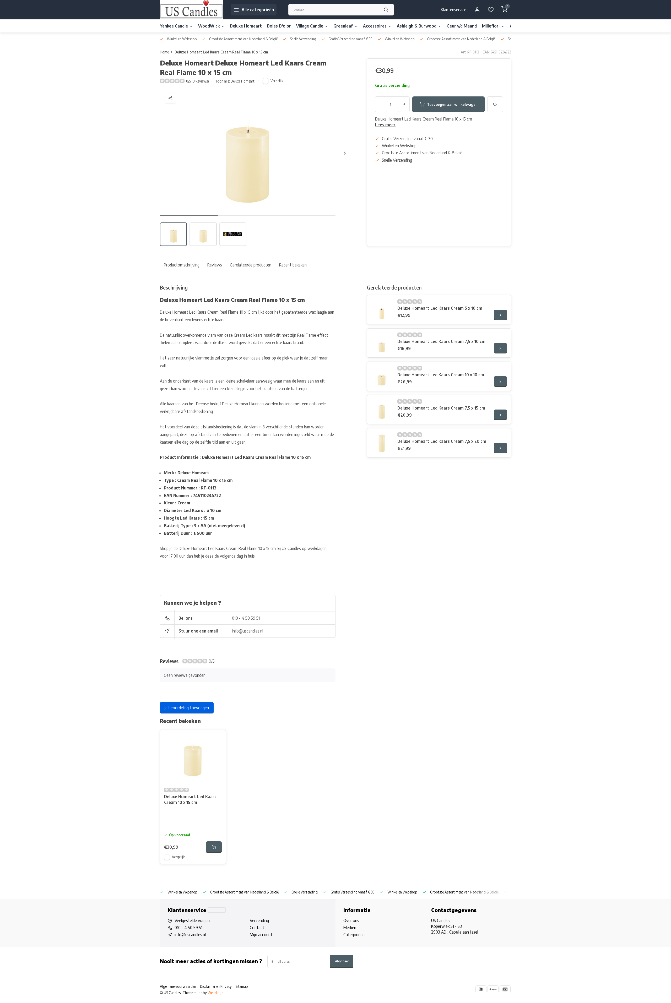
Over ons (351, 920)
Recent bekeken (293, 265)
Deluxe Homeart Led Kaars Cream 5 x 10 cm (439, 308)
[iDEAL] (480, 989)
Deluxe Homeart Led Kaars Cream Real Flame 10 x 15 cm (221, 52)
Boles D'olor (279, 26)
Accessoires (375, 26)
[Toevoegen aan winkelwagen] (214, 847)
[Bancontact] (505, 989)
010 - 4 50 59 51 (246, 618)
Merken (349, 927)
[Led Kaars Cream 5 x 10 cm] (381, 309)
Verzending (259, 920)
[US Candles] (191, 9)
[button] (344, 153)
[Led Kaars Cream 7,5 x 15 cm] (381, 409)
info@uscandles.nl (247, 631)
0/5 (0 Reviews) (197, 81)
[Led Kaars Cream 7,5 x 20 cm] (381, 442)
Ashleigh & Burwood (416, 26)
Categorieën (354, 934)
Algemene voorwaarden (178, 986)
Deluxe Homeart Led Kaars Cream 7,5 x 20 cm (441, 441)
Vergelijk (276, 81)
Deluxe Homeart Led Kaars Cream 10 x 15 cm (190, 799)
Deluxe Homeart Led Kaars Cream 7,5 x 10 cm (441, 341)
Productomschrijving (181, 265)
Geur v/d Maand (462, 26)
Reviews (214, 265)
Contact (257, 927)
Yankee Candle (174, 26)
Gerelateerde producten (250, 265)
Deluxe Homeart (246, 26)
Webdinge (215, 992)
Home (164, 52)
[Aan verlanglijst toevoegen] (218, 738)
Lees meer (385, 124)
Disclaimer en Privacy (216, 986)
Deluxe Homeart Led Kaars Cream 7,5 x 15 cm (441, 408)
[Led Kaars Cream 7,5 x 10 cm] (381, 342)
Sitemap (242, 986)
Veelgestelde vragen (192, 920)
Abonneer (342, 961)
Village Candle (309, 26)
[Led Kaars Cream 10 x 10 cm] (381, 376)
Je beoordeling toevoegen (187, 707)
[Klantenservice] (217, 910)
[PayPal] (493, 989)
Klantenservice (453, 9)
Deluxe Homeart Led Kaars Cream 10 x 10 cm (440, 374)
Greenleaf (343, 26)
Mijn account (261, 934)
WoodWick (209, 26)
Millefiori (491, 26)
